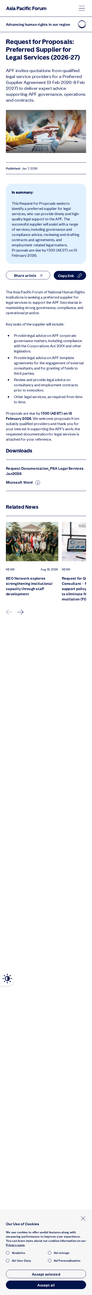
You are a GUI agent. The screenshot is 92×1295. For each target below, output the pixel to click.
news (10, 569)
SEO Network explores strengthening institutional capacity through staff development (29, 586)
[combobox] (28, 275)
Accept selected (46, 1274)
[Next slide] (20, 612)
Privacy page (15, 1245)
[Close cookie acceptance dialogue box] (83, 1218)
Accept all (46, 1284)
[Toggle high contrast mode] (7, 978)
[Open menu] (82, 8)
